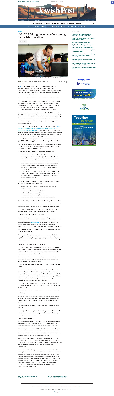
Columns (77, 26)
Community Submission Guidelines (63, 386)
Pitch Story (29, 1)
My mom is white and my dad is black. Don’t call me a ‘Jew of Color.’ (83, 60)
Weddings (62, 23)
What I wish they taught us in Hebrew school (82, 47)
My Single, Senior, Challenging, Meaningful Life (83, 45)
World (48, 26)
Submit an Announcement (48, 386)
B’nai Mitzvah (47, 23)
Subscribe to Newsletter (77, 386)
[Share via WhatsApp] (67, 82)
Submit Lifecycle (35, 1)
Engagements (55, 23)
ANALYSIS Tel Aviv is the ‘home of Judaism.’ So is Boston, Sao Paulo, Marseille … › (58, 377)
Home (19, 1)
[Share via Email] (64, 82)
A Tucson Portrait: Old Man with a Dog (81, 42)
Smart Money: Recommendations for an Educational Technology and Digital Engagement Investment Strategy (39, 128)
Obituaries (78, 23)
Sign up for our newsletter (88, 20)
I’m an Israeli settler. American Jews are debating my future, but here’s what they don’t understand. (83, 55)
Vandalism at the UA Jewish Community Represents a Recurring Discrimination (81, 34)
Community (36, 26)
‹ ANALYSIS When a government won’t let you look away (27, 377)
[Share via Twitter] (59, 82)
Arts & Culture (55, 26)
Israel (43, 26)
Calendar (23, 1)
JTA (20, 86)
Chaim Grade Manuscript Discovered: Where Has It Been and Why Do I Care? (83, 38)
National (83, 26)
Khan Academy (35, 222)
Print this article (23, 41)
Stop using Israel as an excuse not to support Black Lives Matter (84, 68)
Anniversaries (70, 23)
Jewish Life (70, 26)
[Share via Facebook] (62, 82)
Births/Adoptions (37, 23)
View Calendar (38, 386)
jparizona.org (56, 391)
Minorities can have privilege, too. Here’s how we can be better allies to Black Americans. (83, 64)
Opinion (63, 26)
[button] (112, 2)
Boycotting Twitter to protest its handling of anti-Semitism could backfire (83, 50)
